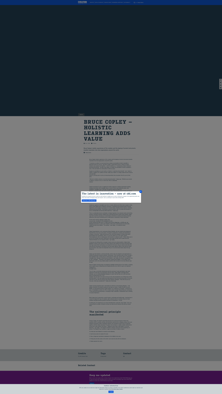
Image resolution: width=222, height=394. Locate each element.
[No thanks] (220, 389)
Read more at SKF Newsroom (89, 200)
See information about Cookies (116, 389)
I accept (111, 391)
